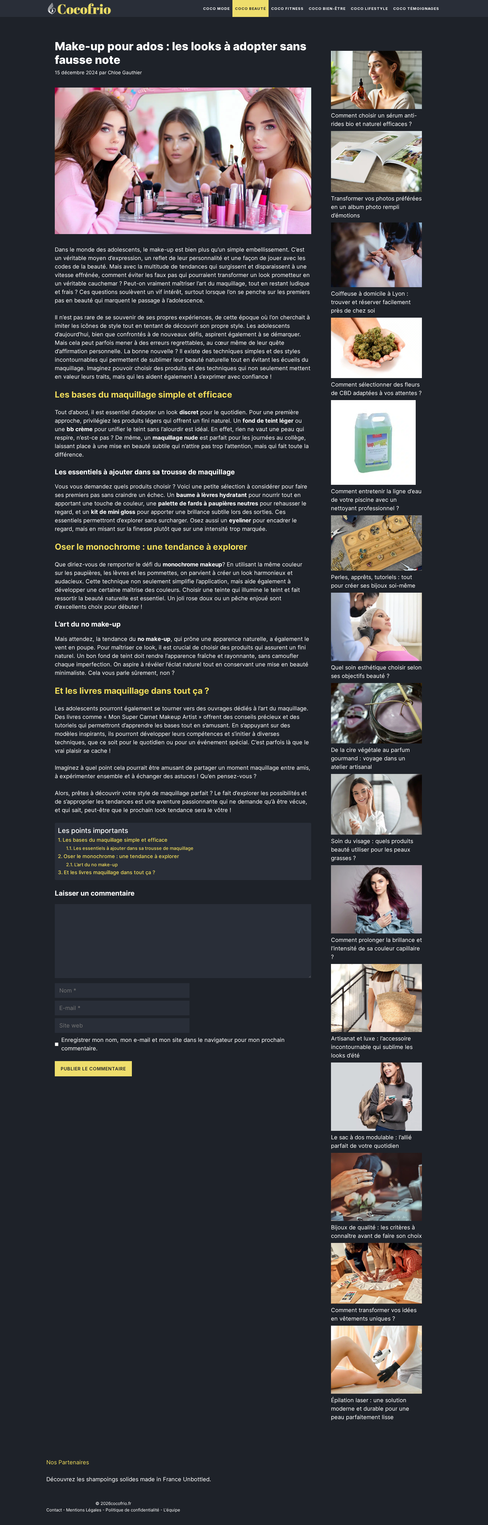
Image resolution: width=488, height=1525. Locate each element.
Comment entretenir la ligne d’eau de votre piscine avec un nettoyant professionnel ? (376, 500)
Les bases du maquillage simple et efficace (115, 840)
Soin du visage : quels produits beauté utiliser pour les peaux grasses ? (372, 849)
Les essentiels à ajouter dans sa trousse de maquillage (133, 848)
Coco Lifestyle (369, 8)
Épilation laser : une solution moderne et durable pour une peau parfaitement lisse (370, 1409)
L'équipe (172, 1510)
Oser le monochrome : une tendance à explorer (121, 856)
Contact (54, 1510)
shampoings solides (112, 1479)
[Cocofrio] (78, 8)
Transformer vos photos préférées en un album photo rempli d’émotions (376, 207)
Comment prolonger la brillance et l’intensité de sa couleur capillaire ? (376, 948)
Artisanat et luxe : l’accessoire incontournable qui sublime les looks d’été (372, 1047)
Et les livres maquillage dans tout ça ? (109, 872)
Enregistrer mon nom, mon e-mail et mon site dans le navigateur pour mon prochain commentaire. (173, 1044)
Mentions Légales (83, 1510)
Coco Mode (216, 8)
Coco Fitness (287, 8)
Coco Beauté (250, 8)
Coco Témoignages (416, 8)
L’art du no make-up (96, 864)
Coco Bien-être (327, 8)
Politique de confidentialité (132, 1510)
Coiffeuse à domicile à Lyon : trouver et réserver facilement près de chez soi (371, 302)
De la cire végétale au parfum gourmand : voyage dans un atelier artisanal (370, 758)
